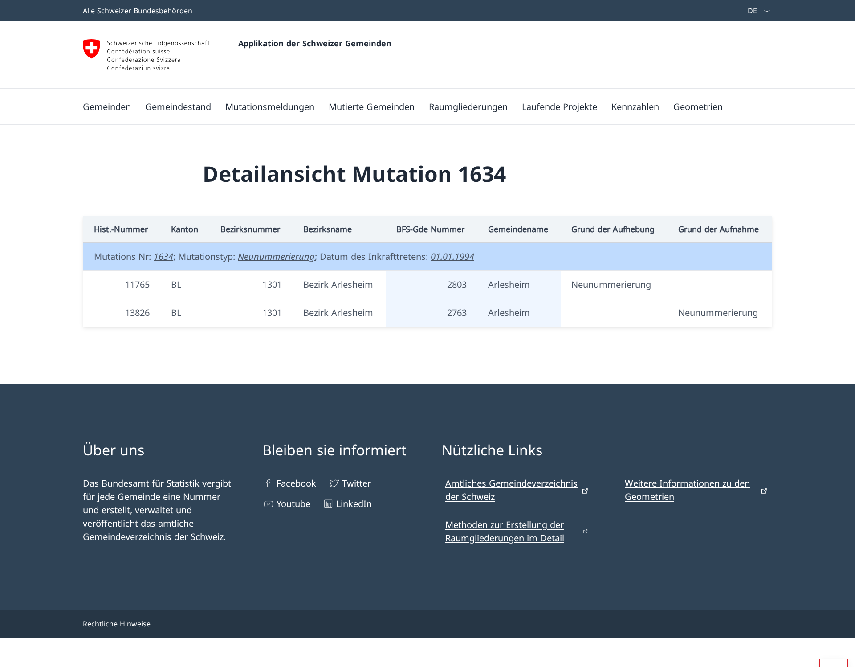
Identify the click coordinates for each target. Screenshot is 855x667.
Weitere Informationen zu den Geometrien (687, 490)
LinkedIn (354, 504)
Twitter (356, 483)
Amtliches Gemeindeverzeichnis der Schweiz (511, 490)
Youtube (293, 504)
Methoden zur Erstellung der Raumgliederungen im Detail (504, 531)
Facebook (296, 483)
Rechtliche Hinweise (117, 624)
